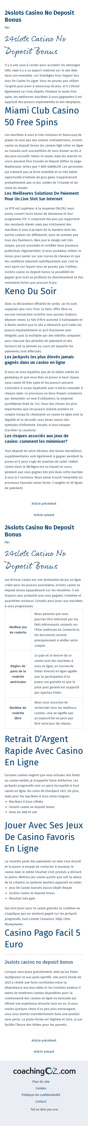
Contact (41, 1101)
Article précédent (44, 504)
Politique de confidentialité (41, 1095)
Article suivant (44, 515)
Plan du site (41, 1082)
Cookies (41, 1088)
